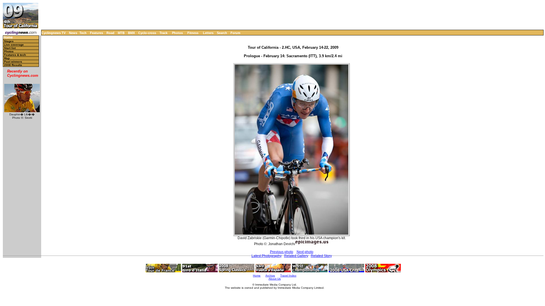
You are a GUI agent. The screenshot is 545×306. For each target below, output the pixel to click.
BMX (131, 33)
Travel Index (288, 275)
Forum (235, 33)
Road (110, 33)
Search (222, 33)
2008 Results (13, 65)
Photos (177, 33)
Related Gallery (296, 256)
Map (7, 58)
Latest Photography (266, 256)
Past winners (13, 61)
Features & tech (15, 54)
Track (163, 33)
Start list (10, 48)
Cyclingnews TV (53, 33)
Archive (270, 275)
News (73, 33)
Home (8, 37)
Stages (9, 41)
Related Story (321, 256)
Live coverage (14, 44)
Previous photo (281, 252)
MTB (121, 33)
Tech (83, 33)
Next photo (305, 252)
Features (96, 33)
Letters (208, 33)
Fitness (192, 33)
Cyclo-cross (147, 33)
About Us (275, 278)
